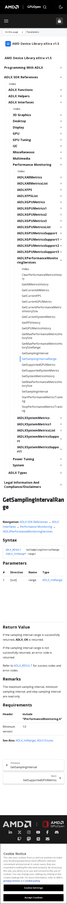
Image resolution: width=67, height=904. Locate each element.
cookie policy (32, 880)
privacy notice (11, 880)
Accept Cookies (34, 897)
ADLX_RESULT (13, 549)
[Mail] (47, 839)
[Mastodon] (29, 839)
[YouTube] (38, 832)
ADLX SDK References (34, 522)
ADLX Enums (45, 740)
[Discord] (57, 832)
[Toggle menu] (6, 21)
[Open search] (44, 7)
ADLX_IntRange (16, 553)
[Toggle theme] (60, 7)
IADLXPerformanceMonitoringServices (28, 531)
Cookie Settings (33, 887)
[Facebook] (47, 832)
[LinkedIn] (10, 832)
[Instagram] (29, 832)
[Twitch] (19, 839)
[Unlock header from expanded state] (59, 21)
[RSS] (38, 839)
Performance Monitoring (36, 527)
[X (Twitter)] (19, 832)
